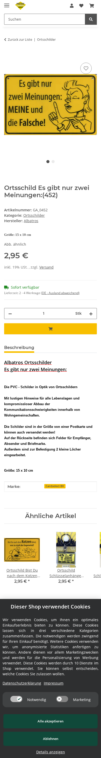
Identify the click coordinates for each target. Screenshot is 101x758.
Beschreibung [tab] (19, 347)
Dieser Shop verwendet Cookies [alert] (50, 606)
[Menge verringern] (10, 313)
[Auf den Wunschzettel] (86, 68)
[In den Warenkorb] (8, 56)
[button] (71, 6)
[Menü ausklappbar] (6, 3)
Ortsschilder (34, 215)
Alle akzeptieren (50, 721)
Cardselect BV (55, 486)
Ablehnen (50, 738)
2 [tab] (53, 161)
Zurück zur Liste (20, 39)
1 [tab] (47, 161)
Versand (46, 267)
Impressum (53, 683)
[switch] (16, 699)
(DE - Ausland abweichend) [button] (60, 293)
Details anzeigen (50, 751)
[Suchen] (91, 19)
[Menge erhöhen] (91, 313)
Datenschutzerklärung (22, 683)
